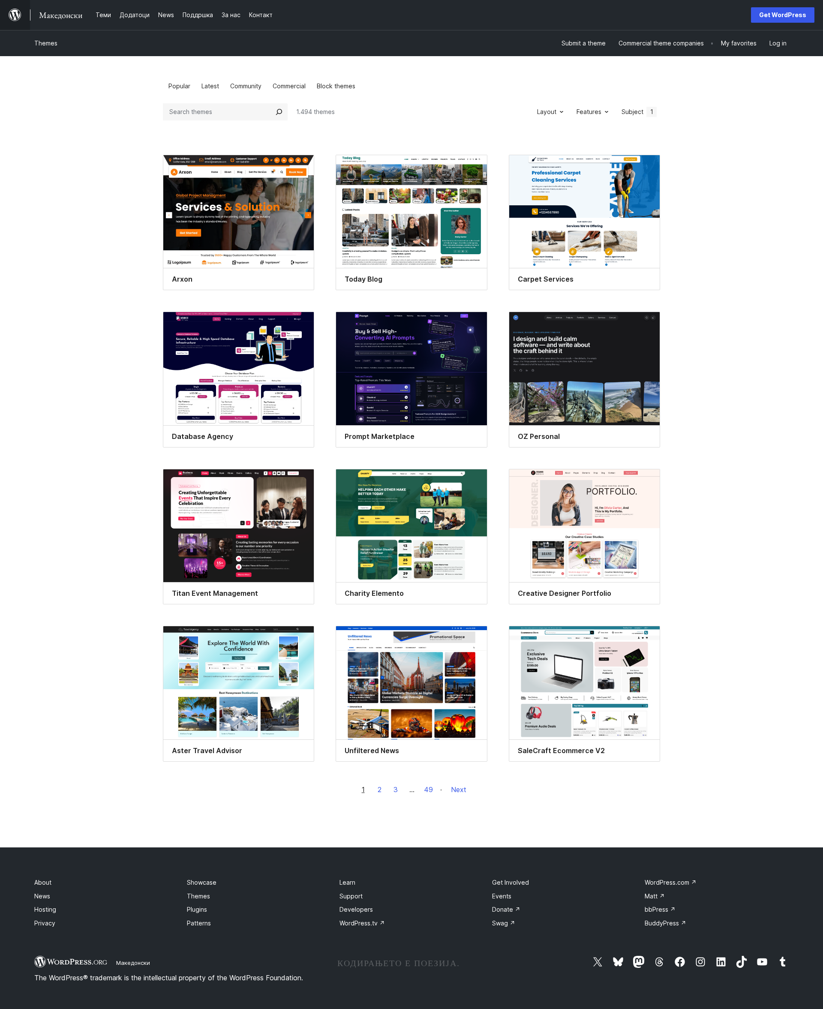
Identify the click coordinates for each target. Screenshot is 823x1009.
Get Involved (510, 882)
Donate (506, 909)
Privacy (44, 923)
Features (589, 111)
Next (458, 789)
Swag (503, 923)
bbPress (660, 909)
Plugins (197, 909)
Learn (347, 882)
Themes (45, 43)
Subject (637, 111)
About (42, 882)
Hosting (45, 909)
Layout (546, 111)
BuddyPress (665, 923)
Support (351, 896)
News (42, 896)
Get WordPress (782, 14)
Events (501, 896)
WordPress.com (671, 882)
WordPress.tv (362, 923)
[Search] (279, 111)
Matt (655, 896)
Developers (356, 909)
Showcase (201, 882)
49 (428, 789)
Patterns (199, 923)
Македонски (133, 962)
